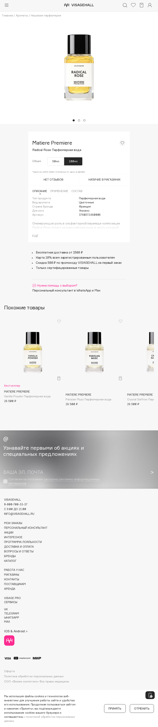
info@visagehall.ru (19, 513)
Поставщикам (15, 584)
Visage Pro (12, 598)
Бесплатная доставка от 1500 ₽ (59, 252)
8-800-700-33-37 (15, 504)
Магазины (11, 574)
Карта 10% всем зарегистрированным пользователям (75, 257)
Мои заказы (13, 523)
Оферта (9, 671)
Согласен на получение (54, 481)
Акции (8, 532)
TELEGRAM (11, 613)
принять (114, 708)
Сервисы (10, 602)
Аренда (9, 588)
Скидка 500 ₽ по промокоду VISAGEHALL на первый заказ (79, 263)
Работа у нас (14, 569)
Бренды (10, 556)
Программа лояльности (23, 542)
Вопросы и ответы (19, 551)
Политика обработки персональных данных (34, 676)
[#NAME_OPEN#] (150, 695)
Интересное (13, 537)
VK (6, 609)
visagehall (12, 499)
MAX (7, 621)
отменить (142, 708)
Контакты (11, 579)
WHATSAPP (11, 617)
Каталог (10, 560)
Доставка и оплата (19, 546)
